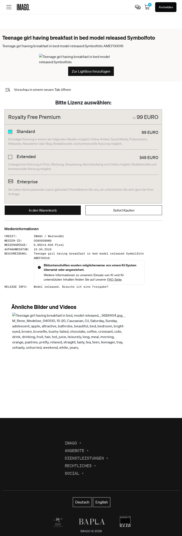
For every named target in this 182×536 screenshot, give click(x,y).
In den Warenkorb (43, 210)
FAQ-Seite (114, 279)
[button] (69, 351)
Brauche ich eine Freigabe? (85, 287)
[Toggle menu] (9, 7)
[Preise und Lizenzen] (138, 7)
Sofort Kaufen (124, 210)
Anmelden (166, 7)
